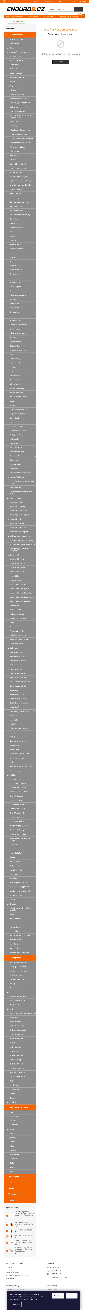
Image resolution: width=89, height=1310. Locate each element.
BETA (12, 1129)
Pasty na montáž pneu (18, 147)
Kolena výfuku (15, 927)
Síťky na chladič (15, 244)
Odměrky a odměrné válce (19, 202)
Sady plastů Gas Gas (17, 656)
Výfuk (12, 923)
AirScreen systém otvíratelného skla (23, 1013)
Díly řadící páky (15, 464)
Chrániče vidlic (15, 555)
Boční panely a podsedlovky (20, 536)
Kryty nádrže (14, 576)
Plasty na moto (15, 498)
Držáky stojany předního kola (20, 103)
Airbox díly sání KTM (17, 523)
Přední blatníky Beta (17, 644)
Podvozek (13, 716)
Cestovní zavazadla (17, 979)
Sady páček (14, 443)
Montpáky (13, 126)
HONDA (12, 1142)
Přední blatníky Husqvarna (19, 639)
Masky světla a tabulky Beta (20, 601)
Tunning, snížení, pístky (18, 741)
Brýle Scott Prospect (17, 1055)
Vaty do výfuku (15, 948)
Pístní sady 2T (15, 376)
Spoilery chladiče (16, 669)
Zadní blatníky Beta (17, 707)
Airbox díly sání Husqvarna (19, 532)
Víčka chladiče (15, 253)
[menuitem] (14, 16)
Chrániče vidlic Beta (17, 572)
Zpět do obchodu (60, 62)
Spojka (12, 900)
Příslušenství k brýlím (17, 1077)
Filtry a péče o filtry (16, 228)
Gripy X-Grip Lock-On (17, 821)
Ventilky (13, 160)
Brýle (12, 1009)
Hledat (78, 9)
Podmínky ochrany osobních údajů (17, 1275)
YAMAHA (13, 1138)
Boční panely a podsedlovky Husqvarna (20, 550)
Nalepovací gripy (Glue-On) (19, 826)
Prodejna (37, 2)
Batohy (12, 984)
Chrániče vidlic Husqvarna (19, 567)
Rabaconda (14, 155)
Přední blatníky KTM (17, 631)
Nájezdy (13, 90)
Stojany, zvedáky (16, 172)
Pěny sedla (14, 874)
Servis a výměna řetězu (18, 168)
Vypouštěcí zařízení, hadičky (20, 215)
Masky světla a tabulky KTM (19, 589)
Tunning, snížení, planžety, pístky (21, 766)
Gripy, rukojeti (15, 779)
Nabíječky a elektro (17, 77)
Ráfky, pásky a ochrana (18, 295)
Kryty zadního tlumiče (18, 580)
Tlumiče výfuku (15, 940)
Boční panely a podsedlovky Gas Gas (23, 544)
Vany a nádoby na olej (17, 206)
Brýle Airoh (14, 1043)
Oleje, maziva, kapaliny (18, 414)
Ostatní (12, 422)
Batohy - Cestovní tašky (18, 963)
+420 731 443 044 (55, 1271)
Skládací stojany (16, 189)
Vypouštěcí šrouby (16, 210)
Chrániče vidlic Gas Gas (18, 563)
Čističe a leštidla (16, 69)
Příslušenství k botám (17, 1000)
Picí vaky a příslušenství (18, 967)
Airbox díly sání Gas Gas (18, 527)
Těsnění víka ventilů (17, 392)
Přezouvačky (14, 151)
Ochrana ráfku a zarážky (18, 134)
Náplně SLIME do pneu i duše (20, 130)
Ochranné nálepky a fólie (18, 409)
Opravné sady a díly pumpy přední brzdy (22, 482)
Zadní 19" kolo (15, 346)
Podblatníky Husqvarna (18, 618)
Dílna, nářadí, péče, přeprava (20, 52)
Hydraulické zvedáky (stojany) (20, 181)
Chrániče (13, 1098)
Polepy (12, 623)
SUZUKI (12, 1163)
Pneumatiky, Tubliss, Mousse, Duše (22, 712)
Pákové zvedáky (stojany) (19, 177)
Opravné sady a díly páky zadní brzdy (23, 456)
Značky (11, 1200)
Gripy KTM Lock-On (16, 796)
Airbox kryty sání (16, 502)
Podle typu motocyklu (18, 1107)
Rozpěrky (13, 299)
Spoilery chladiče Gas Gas (19, 677)
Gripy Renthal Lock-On (18, 809)
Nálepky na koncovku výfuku (20, 952)
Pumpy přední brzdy (17, 477)
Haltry (12, 278)
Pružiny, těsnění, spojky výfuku (20, 935)
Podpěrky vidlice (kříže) (18, 98)
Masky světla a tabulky (18, 585)
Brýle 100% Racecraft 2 (18, 1030)
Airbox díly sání (15, 519)
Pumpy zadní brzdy (16, 488)
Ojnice (12, 371)
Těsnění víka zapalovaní (18, 397)
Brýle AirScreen (15, 1047)
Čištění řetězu (15, 65)
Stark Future (14, 1154)
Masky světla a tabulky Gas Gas (21, 593)
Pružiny (12, 737)
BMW (11, 1171)
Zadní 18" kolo (15, 304)
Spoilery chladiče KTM (18, 673)
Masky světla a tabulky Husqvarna (22, 597)
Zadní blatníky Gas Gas (18, 699)
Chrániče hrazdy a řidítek (19, 834)
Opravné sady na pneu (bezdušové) (22, 138)
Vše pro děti (13, 1194)
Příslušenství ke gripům (18, 830)
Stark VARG (14, 1159)
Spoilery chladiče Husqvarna (20, 682)
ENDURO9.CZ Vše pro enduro (59, 1277)
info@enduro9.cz (55, 1268)
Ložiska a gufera (15, 287)
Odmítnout (58, 1296)
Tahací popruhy (15, 919)
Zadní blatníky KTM (17, 694)
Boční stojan (14, 44)
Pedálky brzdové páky (17, 452)
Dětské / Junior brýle (17, 1068)
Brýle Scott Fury (15, 1060)
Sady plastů (14, 648)
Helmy (12, 1094)
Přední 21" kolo (15, 266)
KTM (11, 1112)
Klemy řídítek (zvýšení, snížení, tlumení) (21, 839)
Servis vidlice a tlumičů (18, 164)
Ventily (12, 405)
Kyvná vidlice (14, 720)
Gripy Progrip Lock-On (17, 804)
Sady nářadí (14, 107)
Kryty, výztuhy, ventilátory (19, 350)
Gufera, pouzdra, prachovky (19, 728)
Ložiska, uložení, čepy (17, 758)
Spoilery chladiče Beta (18, 686)
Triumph (13, 1167)
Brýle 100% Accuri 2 (17, 1034)
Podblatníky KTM (16, 610)
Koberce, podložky (16, 56)
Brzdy (12, 48)
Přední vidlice (15, 724)
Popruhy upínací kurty (17, 94)
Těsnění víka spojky (17, 388)
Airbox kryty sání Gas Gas (19, 511)
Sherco (12, 1133)
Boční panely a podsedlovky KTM (21, 540)
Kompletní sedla (16, 870)
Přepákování (14, 745)
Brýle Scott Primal (16, 1064)
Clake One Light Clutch (18, 431)
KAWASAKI (13, 1150)
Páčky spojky (14, 439)
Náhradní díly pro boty (18, 996)
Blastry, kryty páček (17, 39)
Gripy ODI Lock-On (16, 800)
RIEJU (12, 1146)
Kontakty (47, 2)
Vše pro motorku (15, 34)
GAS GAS (13, 1121)
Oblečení (13, 1102)
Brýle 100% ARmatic (17, 1022)
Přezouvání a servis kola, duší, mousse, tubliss (20, 116)
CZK (74, 2)
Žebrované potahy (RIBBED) (19, 887)
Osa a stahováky (16, 291)
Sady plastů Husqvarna (18, 661)
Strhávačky (14, 1085)
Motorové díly (15, 359)
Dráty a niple (14, 274)
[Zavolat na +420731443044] (5, 1)
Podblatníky (14, 606)
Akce (10, 1182)
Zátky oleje (14, 219)
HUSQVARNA (14, 1116)
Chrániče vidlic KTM (17, 559)
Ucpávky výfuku (15, 944)
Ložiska (12, 354)
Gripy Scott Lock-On (17, 817)
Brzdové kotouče (16, 270)
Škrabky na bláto (16, 73)
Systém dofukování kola (18, 325)
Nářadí (12, 82)
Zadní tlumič (14, 750)
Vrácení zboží (10, 1278)
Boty (11, 992)
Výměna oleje (15, 198)
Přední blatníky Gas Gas (18, 635)
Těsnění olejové (15, 384)
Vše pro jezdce (14, 957)
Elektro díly (14, 223)
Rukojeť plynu (15, 861)
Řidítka (12, 857)
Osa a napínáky (15, 342)
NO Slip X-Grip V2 (16, 895)
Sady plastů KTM (16, 652)
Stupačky (13, 904)
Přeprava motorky (16, 86)
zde (36, 1299)
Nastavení (16, 1305)
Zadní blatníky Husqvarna (19, 703)
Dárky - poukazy (15, 1176)
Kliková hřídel (15, 363)
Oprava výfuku (15, 931)
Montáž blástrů (15, 849)
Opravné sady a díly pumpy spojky (22, 473)
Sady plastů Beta (16, 665)
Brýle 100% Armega (17, 1026)
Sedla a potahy (15, 866)
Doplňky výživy (15, 1089)
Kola (11, 261)
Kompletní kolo (15, 282)
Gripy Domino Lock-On (18, 783)
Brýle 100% (14, 1017)
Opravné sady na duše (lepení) (20, 143)
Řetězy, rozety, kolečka (18, 771)
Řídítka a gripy (15, 775)
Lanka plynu (14, 845)
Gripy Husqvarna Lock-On (19, 792)
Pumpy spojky (15, 469)
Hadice (12, 236)
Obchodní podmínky (12, 1273)
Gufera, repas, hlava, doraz (19, 754)
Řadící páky (14, 460)
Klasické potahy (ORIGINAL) (19, 883)
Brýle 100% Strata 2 (17, 1038)
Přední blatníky (15, 627)
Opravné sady (15, 418)
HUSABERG (14, 1125)
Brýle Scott (14, 1051)
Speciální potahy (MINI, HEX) (20, 891)
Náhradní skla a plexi (17, 1072)
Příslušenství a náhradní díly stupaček (20, 909)
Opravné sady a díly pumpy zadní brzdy (21, 493)
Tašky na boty (15, 988)
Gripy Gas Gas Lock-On (18, 787)
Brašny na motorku (16, 975)
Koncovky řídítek (16, 853)
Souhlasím (72, 1296)
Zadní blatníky (15, 690)
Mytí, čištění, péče (16, 60)
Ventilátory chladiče (17, 249)
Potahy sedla (14, 878)
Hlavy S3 (13, 367)
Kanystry (13, 257)
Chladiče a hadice (16, 232)
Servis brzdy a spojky (17, 111)
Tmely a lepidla (15, 194)
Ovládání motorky (16, 426)
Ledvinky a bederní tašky (18, 971)
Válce (12, 401)
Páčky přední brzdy (16, 435)
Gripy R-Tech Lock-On (17, 813)
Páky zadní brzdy (16, 447)
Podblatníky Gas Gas (17, 614)
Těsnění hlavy (15, 380)
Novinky (11, 1188)
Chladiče (13, 240)
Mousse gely (14, 122)
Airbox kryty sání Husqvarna (20, 515)
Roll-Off (12, 1081)
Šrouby (12, 914)
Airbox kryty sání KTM (17, 506)
